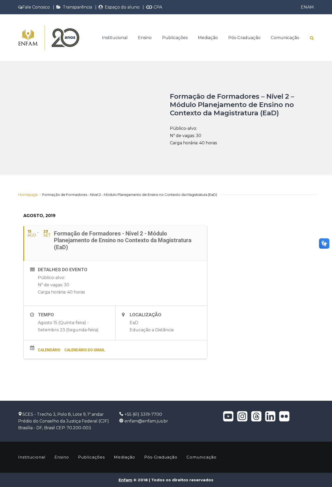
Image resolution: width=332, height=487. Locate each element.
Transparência (76, 7)
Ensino (145, 37)
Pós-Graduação (244, 37)
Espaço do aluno (121, 7)
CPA (157, 7)
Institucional (115, 37)
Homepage (28, 194)
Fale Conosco (36, 7)
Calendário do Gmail (84, 350)
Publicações (175, 37)
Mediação (208, 37)
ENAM (307, 7)
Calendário (49, 350)
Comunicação (285, 37)
